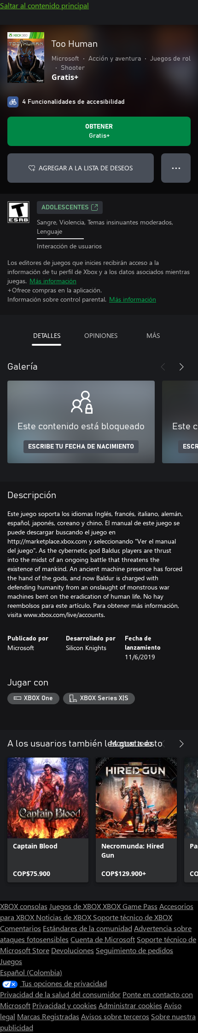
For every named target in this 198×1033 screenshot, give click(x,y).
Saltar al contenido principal (44, 5)
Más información (52, 280)
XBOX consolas (23, 906)
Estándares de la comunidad (87, 928)
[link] (47, 820)
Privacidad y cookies (64, 1005)
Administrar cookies (130, 1005)
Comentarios (20, 928)
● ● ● (176, 167)
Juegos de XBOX (76, 906)
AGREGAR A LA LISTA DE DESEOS (86, 167)
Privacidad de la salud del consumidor (60, 994)
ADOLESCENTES (65, 207)
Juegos (11, 961)
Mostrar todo (131, 742)
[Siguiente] (181, 366)
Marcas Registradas (48, 1016)
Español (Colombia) (31, 972)
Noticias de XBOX (64, 917)
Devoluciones (72, 950)
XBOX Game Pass (130, 906)
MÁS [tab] (153, 335)
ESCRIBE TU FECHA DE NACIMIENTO (81, 447)
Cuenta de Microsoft (102, 939)
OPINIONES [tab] (100, 335)
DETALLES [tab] (46, 335)
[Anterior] (163, 366)
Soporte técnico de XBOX (132, 917)
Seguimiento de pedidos (134, 950)
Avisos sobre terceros (115, 1016)
